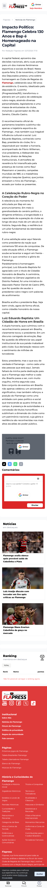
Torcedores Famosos (34, 840)
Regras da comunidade (12, 734)
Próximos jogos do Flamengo (15, 751)
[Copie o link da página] (21, 464)
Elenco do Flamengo (11, 763)
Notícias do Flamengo (12, 722)
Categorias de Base (10, 822)
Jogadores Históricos (11, 791)
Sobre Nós (6, 718)
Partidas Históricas (10, 804)
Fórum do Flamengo (11, 726)
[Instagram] (11, 703)
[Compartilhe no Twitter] (4, 464)
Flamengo (7, 83)
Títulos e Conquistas (34, 784)
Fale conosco (8, 738)
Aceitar (39, 874)
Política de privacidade (12, 730)
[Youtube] (4, 703)
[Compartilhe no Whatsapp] (15, 464)
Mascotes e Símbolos (34, 804)
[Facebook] (18, 703)
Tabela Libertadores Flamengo (15, 759)
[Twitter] (26, 703)
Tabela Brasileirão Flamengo (14, 755)
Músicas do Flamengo (11, 768)
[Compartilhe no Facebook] (10, 464)
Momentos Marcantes (34, 822)
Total (6, 665)
